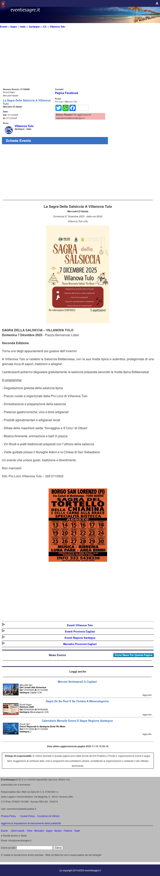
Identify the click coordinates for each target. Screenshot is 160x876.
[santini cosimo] (78, 560)
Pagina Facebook (66, 93)
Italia (23, 26)
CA (44, 26)
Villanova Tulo (57, 26)
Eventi (3, 26)
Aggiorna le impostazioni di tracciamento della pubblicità (31, 823)
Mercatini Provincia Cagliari (80, 644)
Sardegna (34, 26)
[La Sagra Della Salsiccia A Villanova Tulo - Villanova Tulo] (77, 322)
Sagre (13, 26)
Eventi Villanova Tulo (80, 625)
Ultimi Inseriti (17, 830)
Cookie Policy (27, 816)
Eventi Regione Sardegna (80, 638)
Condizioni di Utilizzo (48, 816)
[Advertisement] (78, 59)
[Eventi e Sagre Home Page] (3, 6)
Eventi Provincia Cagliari (80, 631)
